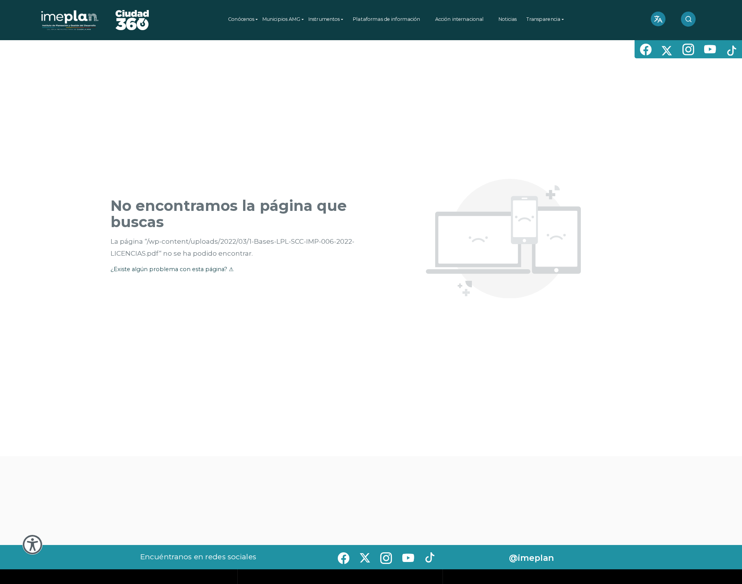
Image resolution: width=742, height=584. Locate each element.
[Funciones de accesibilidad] (32, 545)
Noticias (508, 19)
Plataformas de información (386, 19)
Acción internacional (459, 19)
